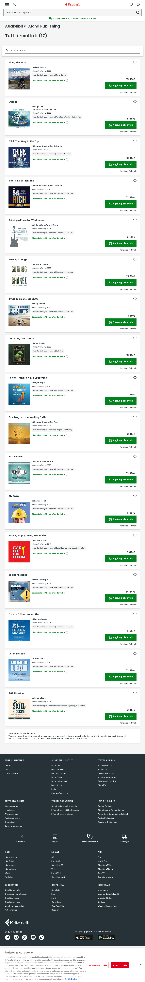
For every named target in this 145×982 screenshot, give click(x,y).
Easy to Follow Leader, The (23, 614)
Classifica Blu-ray (106, 869)
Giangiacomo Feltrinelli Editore (111, 810)
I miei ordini (10, 810)
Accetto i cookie (120, 965)
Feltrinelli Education (106, 818)
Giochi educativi (12, 898)
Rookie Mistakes (17, 574)
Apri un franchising (106, 765)
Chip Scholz (39, 304)
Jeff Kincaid (39, 658)
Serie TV (101, 873)
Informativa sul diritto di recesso (65, 810)
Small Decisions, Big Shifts (23, 299)
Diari (53, 894)
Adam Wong (39, 225)
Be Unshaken (15, 456)
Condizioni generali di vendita (64, 806)
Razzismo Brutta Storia (108, 822)
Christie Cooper (41, 264)
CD (52, 857)
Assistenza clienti (12, 818)
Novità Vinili (56, 873)
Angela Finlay (40, 698)
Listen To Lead (16, 653)
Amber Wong (52, 225)
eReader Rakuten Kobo (107, 906)
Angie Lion (38, 106)
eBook (7, 873)
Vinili (53, 869)
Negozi (8, 765)
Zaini (53, 898)
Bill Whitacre (40, 67)
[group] (72, 18)
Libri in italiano (11, 857)
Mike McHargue (41, 579)
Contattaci (10, 822)
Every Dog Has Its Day (21, 338)
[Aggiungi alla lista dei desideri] (135, 62)
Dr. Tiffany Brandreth (43, 461)
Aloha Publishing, (39, 71)
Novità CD (55, 861)
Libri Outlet (9, 861)
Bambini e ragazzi (106, 877)
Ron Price (54, 422)
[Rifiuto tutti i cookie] (140, 964)
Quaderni (55, 910)
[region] (72, 965)
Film (99, 857)
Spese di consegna (13, 826)
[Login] (14, 4)
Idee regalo (103, 890)
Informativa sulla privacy (62, 814)
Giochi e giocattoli (13, 890)
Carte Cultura (57, 777)
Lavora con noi (11, 773)
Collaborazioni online (107, 781)
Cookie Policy (71, 979)
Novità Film (102, 861)
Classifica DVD (104, 865)
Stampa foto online (59, 793)
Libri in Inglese (11, 865)
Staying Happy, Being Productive (27, 535)
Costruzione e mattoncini (16, 894)
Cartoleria (55, 890)
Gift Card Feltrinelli (59, 773)
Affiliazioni (102, 769)
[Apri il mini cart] (138, 4)
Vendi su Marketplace (107, 777)
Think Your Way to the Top (23, 141)
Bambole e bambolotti (14, 906)
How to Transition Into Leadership (28, 377)
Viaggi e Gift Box (105, 898)
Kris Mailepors (40, 619)
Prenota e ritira (57, 769)
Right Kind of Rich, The (21, 180)
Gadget (101, 902)
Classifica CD (57, 865)
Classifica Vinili (58, 877)
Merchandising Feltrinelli (108, 894)
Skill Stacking (16, 693)
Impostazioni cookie (98, 965)
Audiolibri (9, 877)
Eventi (7, 769)
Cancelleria (56, 902)
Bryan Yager (39, 382)
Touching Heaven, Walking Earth (27, 417)
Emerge (12, 102)
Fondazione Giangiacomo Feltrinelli (113, 814)
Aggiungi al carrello (123, 85)
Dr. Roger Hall (40, 501)
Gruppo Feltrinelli (105, 806)
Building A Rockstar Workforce (26, 220)
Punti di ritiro (56, 785)
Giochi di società (12, 902)
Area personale (11, 806)
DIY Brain (13, 496)
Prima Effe (102, 785)
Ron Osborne (56, 146)
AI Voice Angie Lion (47, 109)
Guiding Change (17, 259)
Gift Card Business (106, 773)
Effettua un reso (11, 814)
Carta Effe (55, 765)
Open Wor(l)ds (57, 906)
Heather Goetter (41, 146)
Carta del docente (59, 781)
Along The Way (17, 62)
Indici (53, 789)
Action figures (11, 910)
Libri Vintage (10, 869)
